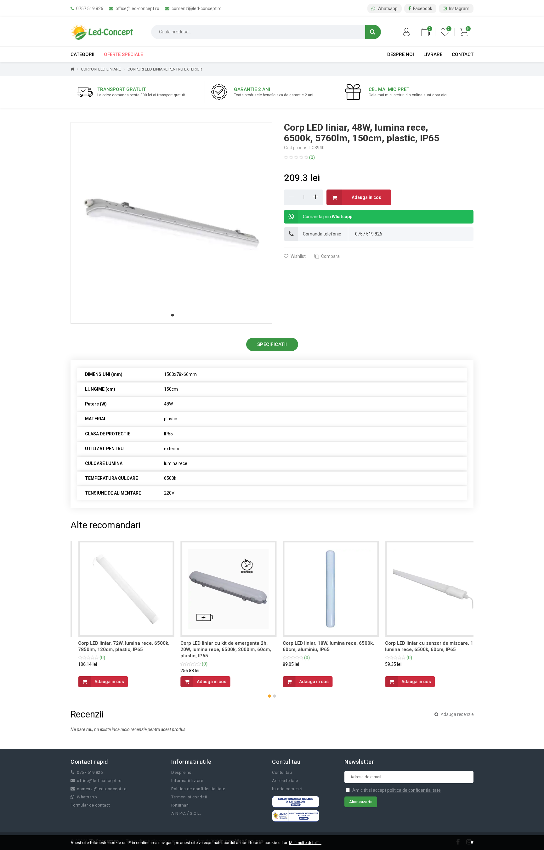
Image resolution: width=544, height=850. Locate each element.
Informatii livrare (187, 780)
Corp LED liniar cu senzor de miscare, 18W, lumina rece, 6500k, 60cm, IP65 (425, 646)
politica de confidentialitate (414, 790)
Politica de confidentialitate (198, 788)
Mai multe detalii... (305, 842)
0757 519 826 (89, 8)
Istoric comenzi (287, 788)
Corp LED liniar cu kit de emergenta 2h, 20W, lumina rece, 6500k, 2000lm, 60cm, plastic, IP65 (218, 649)
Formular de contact (90, 805)
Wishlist (298, 256)
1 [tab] (172, 315)
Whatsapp (387, 8)
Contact (462, 54)
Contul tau (282, 772)
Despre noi (400, 54)
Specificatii (272, 344)
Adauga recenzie (456, 714)
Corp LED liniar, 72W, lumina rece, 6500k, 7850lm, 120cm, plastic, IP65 (116, 646)
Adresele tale (285, 780)
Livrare (432, 54)
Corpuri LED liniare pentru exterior (165, 69)
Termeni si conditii (189, 797)
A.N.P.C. (178, 813)
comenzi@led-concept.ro (196, 8)
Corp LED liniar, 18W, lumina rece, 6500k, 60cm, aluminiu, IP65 (320, 646)
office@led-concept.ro (137, 8)
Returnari (180, 805)
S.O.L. (195, 813)
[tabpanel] (171, 223)
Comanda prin (327, 216)
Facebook (422, 8)
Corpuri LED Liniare (101, 69)
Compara (330, 256)
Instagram (458, 8)
